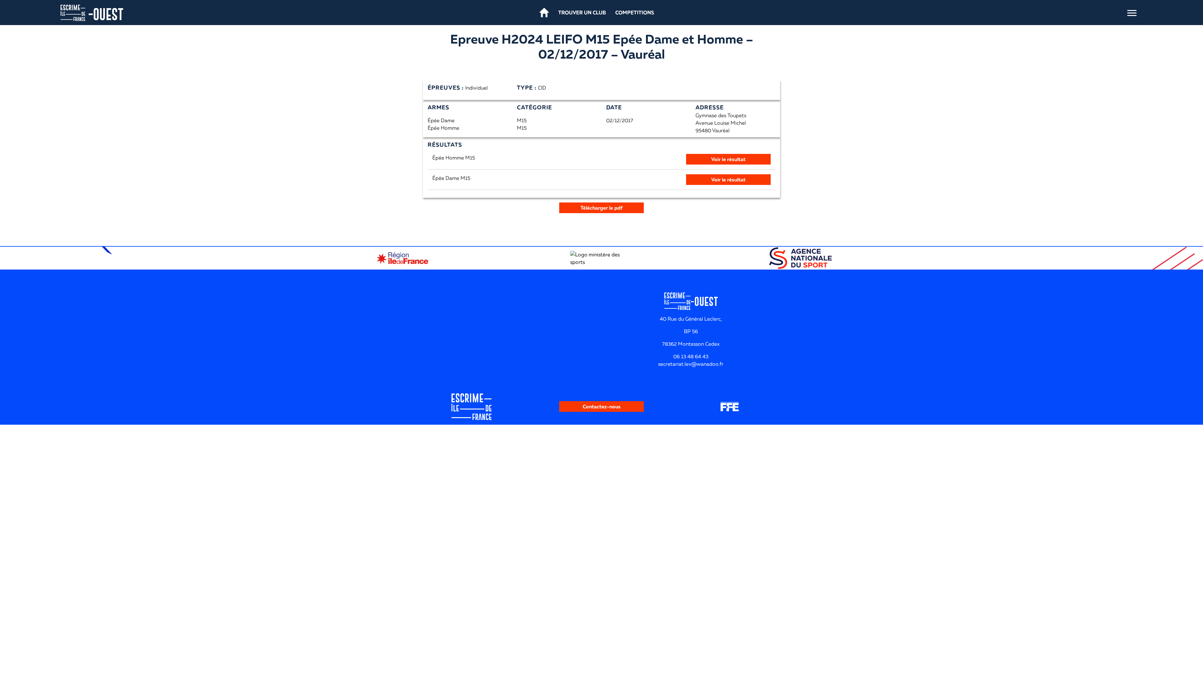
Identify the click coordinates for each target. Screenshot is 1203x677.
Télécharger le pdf (601, 208)
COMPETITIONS (634, 12)
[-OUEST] (72, 12)
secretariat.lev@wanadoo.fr (690, 364)
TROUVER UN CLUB (582, 12)
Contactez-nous (602, 406)
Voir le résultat (728, 159)
